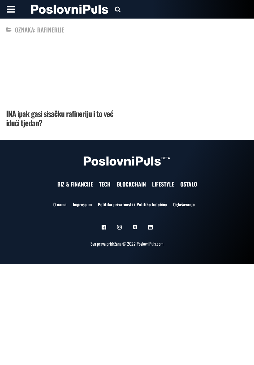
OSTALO (188, 184)
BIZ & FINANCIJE (75, 184)
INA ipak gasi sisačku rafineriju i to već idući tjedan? (59, 118)
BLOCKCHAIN (131, 184)
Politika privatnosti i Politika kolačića (132, 204)
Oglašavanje (184, 204)
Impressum (82, 204)
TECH (105, 184)
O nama (60, 204)
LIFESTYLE (163, 184)
